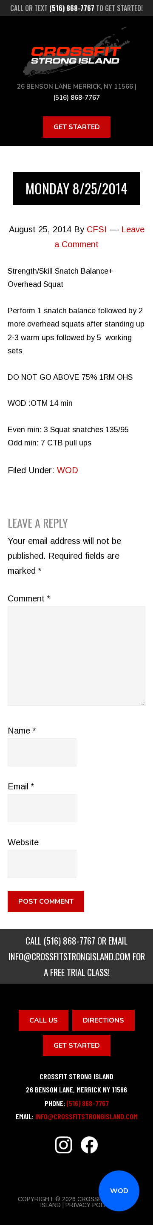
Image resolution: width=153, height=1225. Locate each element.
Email (21, 786)
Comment (29, 598)
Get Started (77, 127)
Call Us (43, 1020)
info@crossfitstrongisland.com (69, 956)
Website (23, 842)
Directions (103, 1020)
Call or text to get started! (76, 8)
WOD (119, 1191)
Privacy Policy (89, 1205)
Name (22, 730)
